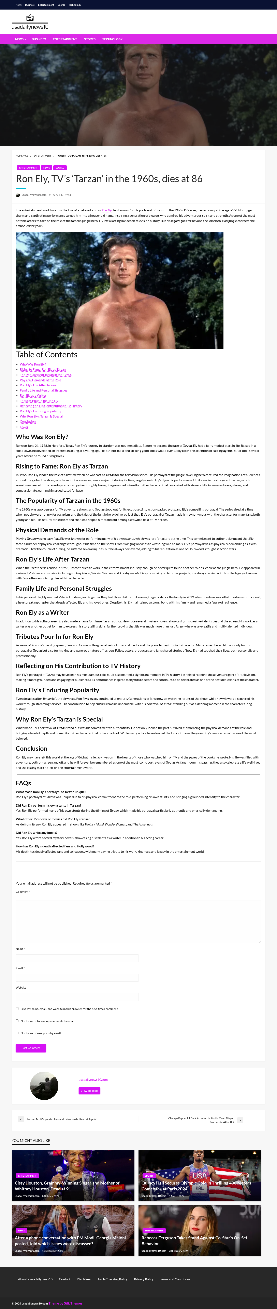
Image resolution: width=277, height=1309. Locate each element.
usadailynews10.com (34, 194)
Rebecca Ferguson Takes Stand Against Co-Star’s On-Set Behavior (194, 1240)
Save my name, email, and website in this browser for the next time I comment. (69, 1008)
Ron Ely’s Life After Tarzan (38, 385)
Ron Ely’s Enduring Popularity (40, 411)
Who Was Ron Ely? (33, 364)
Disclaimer (84, 1279)
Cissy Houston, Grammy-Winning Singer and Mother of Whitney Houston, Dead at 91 (67, 1185)
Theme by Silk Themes (65, 1303)
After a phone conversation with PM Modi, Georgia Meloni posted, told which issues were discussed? (70, 1240)
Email (20, 968)
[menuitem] (20, 39)
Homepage (22, 155)
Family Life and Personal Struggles (43, 390)
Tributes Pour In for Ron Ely (39, 400)
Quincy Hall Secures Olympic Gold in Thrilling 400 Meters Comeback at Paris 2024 (196, 1185)
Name (20, 948)
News (18, 4)
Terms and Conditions (175, 1279)
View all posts (89, 1090)
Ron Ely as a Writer (33, 395)
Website (21, 987)
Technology (75, 4)
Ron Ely (107, 210)
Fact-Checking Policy (113, 1279)
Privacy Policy (144, 1279)
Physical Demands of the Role (40, 380)
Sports (61, 4)
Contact (64, 1279)
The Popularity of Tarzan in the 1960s (46, 374)
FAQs (24, 426)
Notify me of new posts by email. (41, 1033)
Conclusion (28, 421)
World (60, 167)
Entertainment (46, 4)
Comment (23, 891)
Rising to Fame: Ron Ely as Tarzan (43, 369)
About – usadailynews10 (35, 1279)
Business (29, 4)
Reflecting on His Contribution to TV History (51, 406)
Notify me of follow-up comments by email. (48, 1021)
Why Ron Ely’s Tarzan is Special (41, 416)
